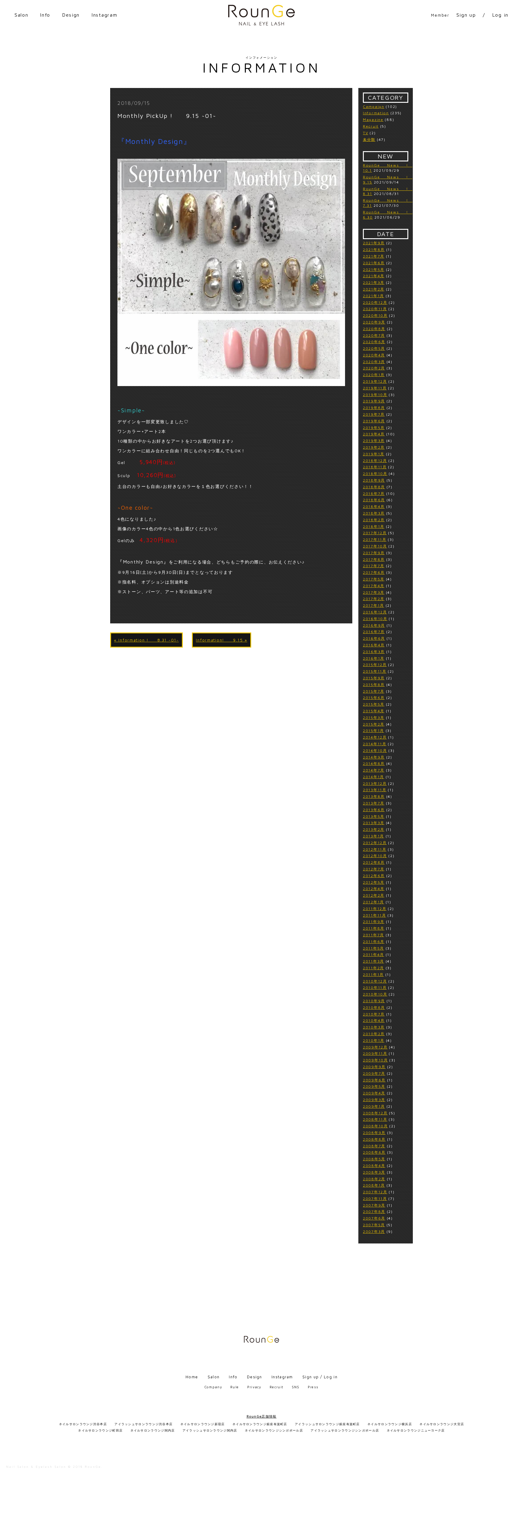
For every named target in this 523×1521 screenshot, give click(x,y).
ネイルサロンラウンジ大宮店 (441, 1424)
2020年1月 (374, 374)
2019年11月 (375, 388)
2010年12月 (375, 981)
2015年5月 (373, 704)
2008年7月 (374, 1146)
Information (376, 113)
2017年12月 (375, 533)
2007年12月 (375, 1192)
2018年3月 (374, 513)
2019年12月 (375, 381)
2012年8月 (374, 862)
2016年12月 (375, 612)
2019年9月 (374, 401)
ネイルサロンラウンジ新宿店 (202, 1424)
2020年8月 (374, 329)
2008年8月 (374, 1139)
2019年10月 (375, 394)
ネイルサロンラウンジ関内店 (152, 1430)
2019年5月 (374, 427)
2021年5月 (373, 269)
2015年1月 (373, 730)
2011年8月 (373, 928)
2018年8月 (374, 487)
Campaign (373, 106)
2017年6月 (374, 572)
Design (71, 14)
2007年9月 (374, 1205)
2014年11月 (374, 744)
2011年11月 (374, 915)
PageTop (516, 1514)
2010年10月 (375, 994)
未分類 (369, 139)
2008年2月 (374, 1179)
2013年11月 (374, 790)
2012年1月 (373, 902)
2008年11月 (375, 1119)
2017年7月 (373, 566)
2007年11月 (375, 1198)
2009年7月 (374, 1073)
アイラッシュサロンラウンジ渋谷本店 (143, 1424)
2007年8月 (374, 1211)
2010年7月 (374, 1014)
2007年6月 (374, 1218)
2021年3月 (373, 282)
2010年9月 (374, 1001)
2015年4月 (373, 711)
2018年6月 (374, 500)
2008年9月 (374, 1132)
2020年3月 (374, 361)
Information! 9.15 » (221, 640)
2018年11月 (375, 467)
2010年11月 (375, 987)
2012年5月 (373, 882)
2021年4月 (373, 276)
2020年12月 (375, 302)
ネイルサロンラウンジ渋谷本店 (83, 1424)
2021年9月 (374, 243)
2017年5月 (373, 579)
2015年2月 (373, 724)
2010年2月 (374, 1034)
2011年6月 (373, 941)
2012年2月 (373, 895)
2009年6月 (374, 1080)
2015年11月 (374, 671)
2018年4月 (374, 506)
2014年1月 (373, 777)
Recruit (371, 126)
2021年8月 (374, 249)
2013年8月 (374, 796)
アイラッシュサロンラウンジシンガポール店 (345, 1430)
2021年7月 (373, 256)
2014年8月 (374, 763)
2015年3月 (373, 717)
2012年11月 (374, 849)
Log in (500, 14)
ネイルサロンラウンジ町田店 (100, 1430)
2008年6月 (374, 1152)
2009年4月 (374, 1093)
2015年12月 (375, 664)
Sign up (466, 14)
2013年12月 (375, 783)
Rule (234, 1387)
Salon (21, 14)
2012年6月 (374, 875)
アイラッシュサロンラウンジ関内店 (210, 1430)
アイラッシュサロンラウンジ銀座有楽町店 (327, 1424)
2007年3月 (374, 1231)
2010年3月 (374, 1027)
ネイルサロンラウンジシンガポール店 (274, 1430)
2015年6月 (374, 697)
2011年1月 (373, 974)
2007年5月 (374, 1225)
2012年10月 (375, 855)
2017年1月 (373, 605)
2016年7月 (374, 631)
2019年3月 (374, 440)
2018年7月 (374, 493)
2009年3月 (374, 1099)
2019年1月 (373, 454)
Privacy (254, 1387)
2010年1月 (373, 1040)
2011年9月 (373, 921)
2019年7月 (374, 414)
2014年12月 (375, 737)
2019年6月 (374, 421)
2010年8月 (374, 1007)
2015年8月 (374, 684)
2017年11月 (374, 539)
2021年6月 (374, 263)
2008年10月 (375, 1126)
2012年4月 (373, 888)
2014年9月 (374, 757)
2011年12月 (374, 908)
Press (313, 1387)
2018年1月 (373, 526)
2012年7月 (373, 869)
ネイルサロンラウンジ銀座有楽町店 (259, 1424)
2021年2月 (373, 289)
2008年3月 (374, 1172)
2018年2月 (374, 520)
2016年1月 (373, 658)
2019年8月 (374, 407)
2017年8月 (374, 559)
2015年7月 (373, 691)
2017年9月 (374, 553)
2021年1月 (373, 296)
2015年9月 (374, 678)
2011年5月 (373, 948)
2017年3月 (373, 592)
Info (45, 14)
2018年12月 (375, 460)
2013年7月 (373, 803)
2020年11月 (375, 309)
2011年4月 (373, 954)
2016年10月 (375, 618)
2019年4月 (374, 434)
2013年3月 (373, 823)
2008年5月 (374, 1159)
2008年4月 (374, 1165)
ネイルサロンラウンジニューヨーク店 (416, 1430)
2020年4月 (374, 355)
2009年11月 (375, 1053)
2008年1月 (374, 1185)
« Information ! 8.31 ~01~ (146, 640)
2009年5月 (374, 1086)
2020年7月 (374, 335)
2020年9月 (374, 322)
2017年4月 (373, 585)
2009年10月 (375, 1060)
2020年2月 (374, 368)
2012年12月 (375, 842)
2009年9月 (374, 1066)
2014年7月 (373, 770)
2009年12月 (375, 1047)
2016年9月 (374, 625)
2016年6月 (374, 638)
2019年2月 (374, 447)
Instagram (104, 14)
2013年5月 (373, 816)
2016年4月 (374, 645)
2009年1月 (374, 1106)
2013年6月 (374, 810)
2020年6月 (374, 342)
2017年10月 (375, 546)
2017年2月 (373, 598)
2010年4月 (374, 1020)
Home (192, 1376)
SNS (296, 1387)
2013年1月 (373, 836)
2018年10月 (375, 473)
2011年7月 (373, 935)
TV (365, 133)
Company (213, 1387)
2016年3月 (374, 651)
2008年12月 (375, 1113)
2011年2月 (373, 968)
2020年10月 (375, 315)
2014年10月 (375, 750)
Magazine (373, 119)
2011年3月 (373, 961)
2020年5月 (374, 348)
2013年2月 (373, 829)
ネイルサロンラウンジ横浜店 (389, 1424)
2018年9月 (374, 480)
